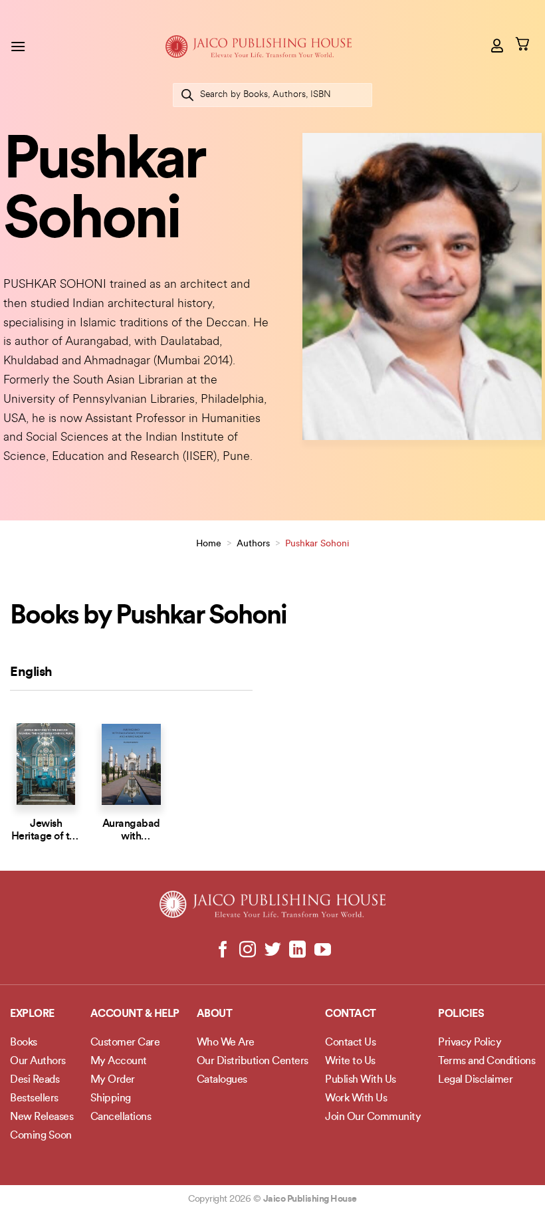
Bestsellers (34, 1098)
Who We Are (226, 1043)
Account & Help (134, 1014)
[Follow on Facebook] (223, 950)
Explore (32, 1014)
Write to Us (350, 1061)
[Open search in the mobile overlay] (272, 95)
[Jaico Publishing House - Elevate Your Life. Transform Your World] (258, 46)
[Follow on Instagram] (247, 950)
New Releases (41, 1117)
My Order (112, 1080)
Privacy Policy (469, 1043)
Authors (253, 544)
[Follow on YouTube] (322, 950)
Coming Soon (41, 1136)
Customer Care (125, 1043)
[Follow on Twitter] (273, 950)
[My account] (497, 45)
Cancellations (121, 1117)
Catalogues (222, 1080)
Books (23, 1043)
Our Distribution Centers (252, 1061)
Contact (350, 1014)
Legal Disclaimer (475, 1080)
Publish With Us (360, 1080)
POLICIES (461, 1014)
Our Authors (38, 1061)
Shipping (110, 1098)
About (215, 1014)
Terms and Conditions (486, 1061)
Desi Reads (34, 1080)
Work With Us (356, 1098)
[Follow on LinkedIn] (297, 950)
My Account (118, 1061)
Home (208, 544)
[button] (18, 46)
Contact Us (350, 1043)
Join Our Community (373, 1117)
